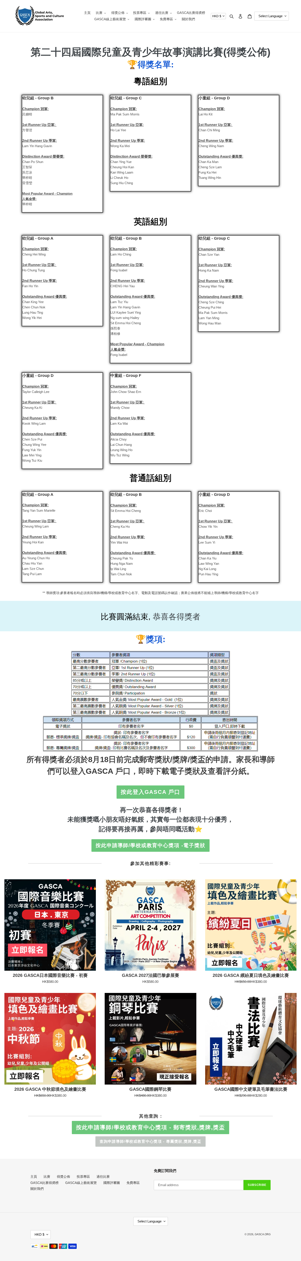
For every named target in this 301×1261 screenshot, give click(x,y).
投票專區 (83, 1176)
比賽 (47, 1176)
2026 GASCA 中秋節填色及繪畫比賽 (50, 1089)
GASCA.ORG (263, 1234)
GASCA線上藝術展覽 (81, 1183)
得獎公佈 (63, 1176)
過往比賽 (103, 1176)
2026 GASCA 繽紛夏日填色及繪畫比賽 (251, 975)
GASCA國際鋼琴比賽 (150, 1089)
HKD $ (216, 16)
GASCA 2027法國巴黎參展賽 (150, 975)
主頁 (33, 1176)
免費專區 (133, 1183)
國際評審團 (111, 1183)
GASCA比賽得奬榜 (44, 1183)
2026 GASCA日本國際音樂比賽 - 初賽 (50, 975)
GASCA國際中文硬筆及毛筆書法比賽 (250, 1089)
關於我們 (37, 1189)
